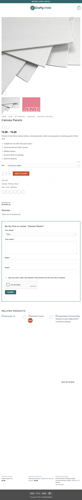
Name (7, 258)
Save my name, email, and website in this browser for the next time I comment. (36, 278)
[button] (3, 8)
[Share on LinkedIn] (23, 192)
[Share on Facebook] (7, 192)
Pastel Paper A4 (7, 478)
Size (3, 165)
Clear (78, 161)
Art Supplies (20, 116)
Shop (10, 116)
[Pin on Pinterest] (19, 192)
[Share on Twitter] (11, 192)
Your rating (9, 230)
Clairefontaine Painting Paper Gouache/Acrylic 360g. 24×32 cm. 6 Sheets (68, 480)
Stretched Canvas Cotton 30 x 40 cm (41, 478)
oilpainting (13, 187)
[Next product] (3, 127)
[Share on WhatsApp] (3, 192)
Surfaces (31, 116)
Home (4, 116)
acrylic (7, 187)
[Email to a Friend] (15, 192)
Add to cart (21, 174)
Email (7, 267)
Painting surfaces (45, 116)
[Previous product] (7, 127)
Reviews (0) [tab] (6, 204)
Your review (9, 239)
